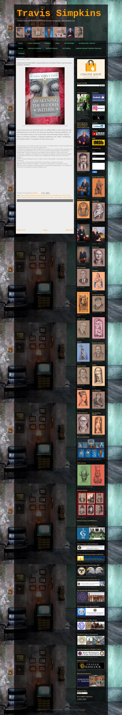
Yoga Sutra (69, 197)
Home (45, 230)
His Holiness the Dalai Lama (53, 195)
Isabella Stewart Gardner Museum (88, 48)
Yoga (64, 197)
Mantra (18, 197)
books (22, 195)
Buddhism (27, 195)
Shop (57, 43)
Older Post (69, 230)
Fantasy (21, 53)
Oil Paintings (69, 43)
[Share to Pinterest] (49, 193)
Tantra (48, 197)
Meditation (23, 197)
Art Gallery (67, 48)
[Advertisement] (45, 215)
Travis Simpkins (59, 13)
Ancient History (52, 48)
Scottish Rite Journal (87, 43)
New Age (36, 197)
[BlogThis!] (44, 193)
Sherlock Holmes (34, 48)
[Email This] (42, 193)
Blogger (83, 710)
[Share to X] (45, 193)
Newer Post (21, 230)
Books (20, 48)
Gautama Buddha (41, 195)
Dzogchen (33, 195)
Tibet (51, 197)
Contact (48, 43)
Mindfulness (30, 197)
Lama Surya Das (66, 195)
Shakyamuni (42, 197)
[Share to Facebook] (47, 193)
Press (20, 43)
